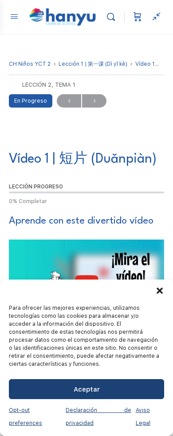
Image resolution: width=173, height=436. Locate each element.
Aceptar (87, 389)
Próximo (94, 101)
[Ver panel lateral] (154, 17)
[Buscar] (113, 17)
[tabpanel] (86, 271)
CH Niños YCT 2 (30, 64)
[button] (159, 290)
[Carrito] (137, 17)
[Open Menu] (14, 16)
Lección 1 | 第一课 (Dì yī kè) (93, 64)
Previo (69, 101)
